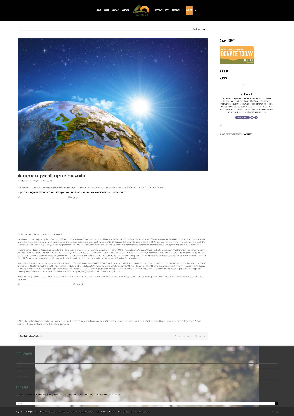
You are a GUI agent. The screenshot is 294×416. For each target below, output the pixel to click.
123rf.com (247, 134)
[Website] (256, 117)
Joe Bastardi (23, 181)
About (19, 366)
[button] (195, 10)
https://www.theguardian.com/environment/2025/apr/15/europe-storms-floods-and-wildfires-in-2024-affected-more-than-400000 (72, 192)
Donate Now (22, 376)
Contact (20, 371)
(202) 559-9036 (114, 394)
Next (204, 29)
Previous (196, 29)
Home (19, 361)
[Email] (252, 117)
